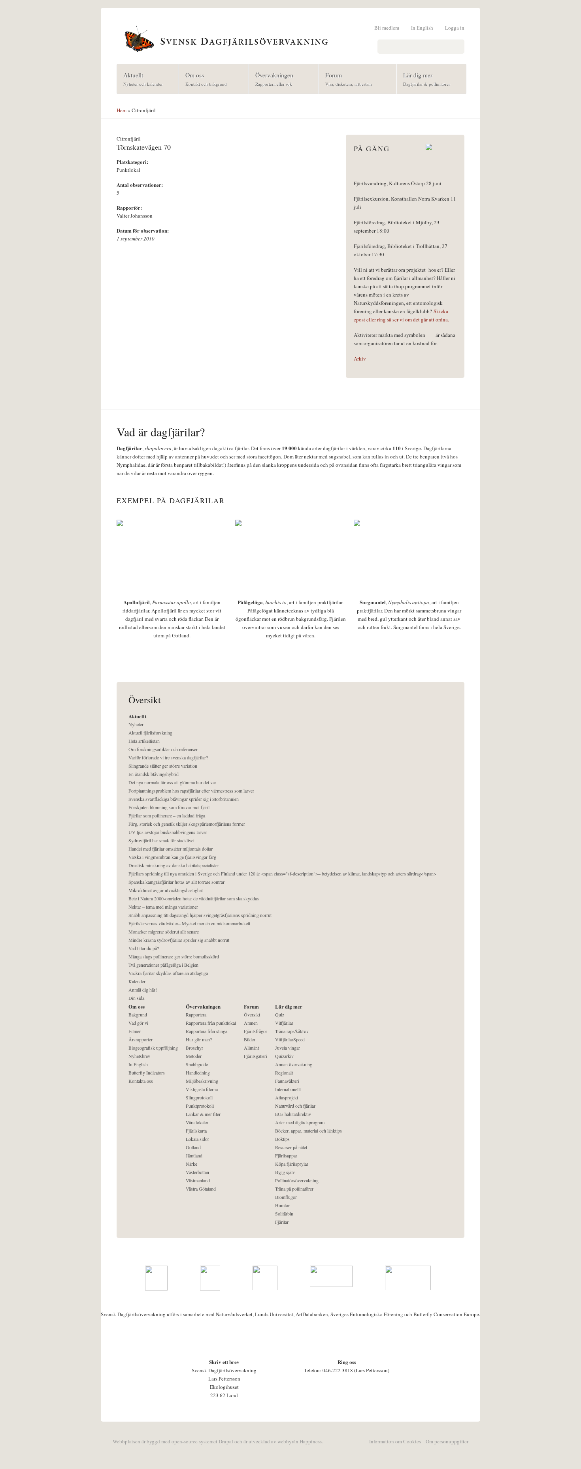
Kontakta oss (140, 1081)
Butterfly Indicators (146, 1072)
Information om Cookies (395, 1441)
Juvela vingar (287, 1047)
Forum (345, 79)
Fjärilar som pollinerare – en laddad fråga (166, 815)
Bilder (249, 1039)
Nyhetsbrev (139, 1056)
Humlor (282, 1205)
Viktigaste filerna (202, 1089)
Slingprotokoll (199, 1097)
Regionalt (284, 1072)
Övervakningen (271, 79)
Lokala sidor (197, 1139)
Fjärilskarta (196, 1130)
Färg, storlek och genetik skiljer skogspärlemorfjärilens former (186, 824)
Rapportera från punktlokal (211, 1023)
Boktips (282, 1139)
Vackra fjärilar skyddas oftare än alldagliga (168, 973)
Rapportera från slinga (206, 1031)
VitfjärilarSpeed (290, 1039)
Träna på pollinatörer (294, 1188)
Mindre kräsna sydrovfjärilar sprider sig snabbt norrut (178, 940)
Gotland (193, 1147)
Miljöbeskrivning (202, 1081)
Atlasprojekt (286, 1097)
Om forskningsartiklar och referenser (163, 749)
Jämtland (194, 1155)
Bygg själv (285, 1172)
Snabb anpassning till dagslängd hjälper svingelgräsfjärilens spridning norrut (200, 915)
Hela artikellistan (144, 741)
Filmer (134, 1031)
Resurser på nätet (291, 1147)
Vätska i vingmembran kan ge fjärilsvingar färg (172, 857)
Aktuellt (140, 79)
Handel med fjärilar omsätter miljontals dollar (170, 848)
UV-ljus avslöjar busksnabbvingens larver (167, 832)
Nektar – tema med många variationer (163, 907)
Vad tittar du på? (143, 948)
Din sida (136, 998)
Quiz (279, 1014)
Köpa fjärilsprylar (291, 1164)
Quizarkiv (284, 1056)
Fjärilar (282, 1222)
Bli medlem (386, 27)
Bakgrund (137, 1014)
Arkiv (360, 358)
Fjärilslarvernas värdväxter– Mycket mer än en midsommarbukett (189, 923)
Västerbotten (197, 1172)
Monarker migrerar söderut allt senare (163, 931)
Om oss (203, 79)
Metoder (194, 1056)
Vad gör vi (138, 1023)
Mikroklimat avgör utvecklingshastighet (165, 890)
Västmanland (198, 1180)
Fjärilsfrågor (255, 1031)
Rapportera (196, 1014)
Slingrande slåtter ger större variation (162, 766)
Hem (121, 110)
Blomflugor (286, 1197)
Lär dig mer (423, 79)
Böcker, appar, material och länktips (308, 1130)
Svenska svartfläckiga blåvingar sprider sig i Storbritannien (183, 799)
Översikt (252, 1014)
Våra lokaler (197, 1122)
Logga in (454, 27)
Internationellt (288, 1089)
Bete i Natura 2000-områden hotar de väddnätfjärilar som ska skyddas (193, 898)
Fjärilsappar (286, 1155)
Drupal (226, 1441)
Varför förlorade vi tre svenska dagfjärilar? (168, 757)
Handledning (198, 1072)
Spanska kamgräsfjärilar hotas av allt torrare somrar (176, 882)
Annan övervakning (293, 1064)
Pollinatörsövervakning (297, 1180)
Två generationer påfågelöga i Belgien (163, 965)
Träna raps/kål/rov (292, 1031)
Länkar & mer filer (203, 1114)
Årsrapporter (140, 1039)
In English (422, 27)
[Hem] (290, 38)
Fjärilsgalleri (255, 1056)
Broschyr (194, 1047)
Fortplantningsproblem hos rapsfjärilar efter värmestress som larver (191, 790)
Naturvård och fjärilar (295, 1106)
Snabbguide (197, 1064)
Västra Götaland (201, 1188)
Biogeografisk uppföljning (153, 1047)
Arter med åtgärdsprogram (299, 1122)
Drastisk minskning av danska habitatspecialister (173, 865)
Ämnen (251, 1023)
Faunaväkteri (287, 1081)
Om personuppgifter (447, 1441)
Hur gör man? (199, 1039)
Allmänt (251, 1047)
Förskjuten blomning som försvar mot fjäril (168, 807)
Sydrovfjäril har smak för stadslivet (161, 840)
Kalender (136, 981)
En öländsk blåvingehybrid (153, 774)
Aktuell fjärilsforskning (150, 732)
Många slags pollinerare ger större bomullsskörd (173, 956)
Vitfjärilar (284, 1023)
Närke (191, 1164)
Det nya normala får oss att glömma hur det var (172, 782)
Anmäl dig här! (142, 989)
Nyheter (135, 724)
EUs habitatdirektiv (293, 1114)
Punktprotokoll (200, 1106)
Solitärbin (284, 1213)
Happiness (311, 1441)
